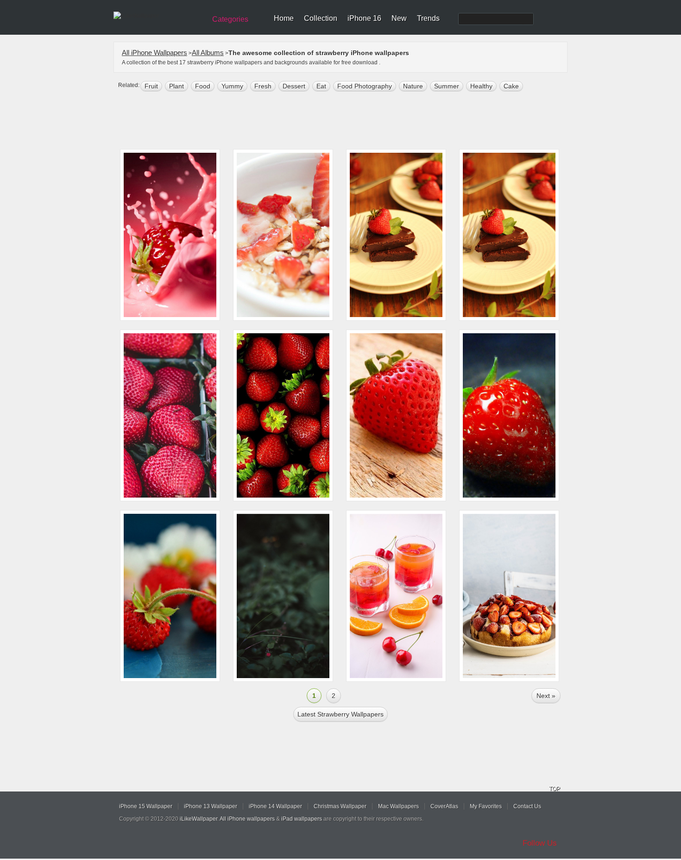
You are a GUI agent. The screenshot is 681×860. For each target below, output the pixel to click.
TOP (554, 788)
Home (284, 18)
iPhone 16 (364, 18)
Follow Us (540, 843)
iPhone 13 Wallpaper (210, 806)
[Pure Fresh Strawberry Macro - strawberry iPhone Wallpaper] (509, 415)
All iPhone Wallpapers (154, 52)
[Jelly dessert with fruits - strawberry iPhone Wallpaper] (396, 596)
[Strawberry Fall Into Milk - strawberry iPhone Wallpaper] (170, 235)
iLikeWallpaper (198, 819)
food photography (364, 86)
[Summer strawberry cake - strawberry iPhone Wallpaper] (509, 596)
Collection (320, 18)
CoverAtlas (444, 806)
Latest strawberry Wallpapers (340, 714)
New (399, 18)
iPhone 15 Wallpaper (145, 806)
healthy (481, 86)
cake (511, 86)
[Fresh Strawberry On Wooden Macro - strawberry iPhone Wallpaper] (396, 415)
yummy (232, 86)
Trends (428, 18)
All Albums (208, 52)
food (202, 86)
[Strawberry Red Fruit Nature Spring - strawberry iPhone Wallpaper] (170, 415)
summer (446, 86)
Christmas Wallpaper (340, 806)
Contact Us (527, 806)
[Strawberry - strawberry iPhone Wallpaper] (283, 596)
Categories (230, 19)
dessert (294, 86)
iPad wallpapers (301, 819)
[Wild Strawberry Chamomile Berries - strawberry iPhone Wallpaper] (170, 596)
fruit (151, 86)
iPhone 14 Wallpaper (275, 806)
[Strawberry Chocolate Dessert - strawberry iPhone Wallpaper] (396, 235)
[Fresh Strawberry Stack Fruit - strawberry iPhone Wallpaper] (283, 415)
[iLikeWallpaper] (159, 16)
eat (321, 86)
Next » (545, 695)
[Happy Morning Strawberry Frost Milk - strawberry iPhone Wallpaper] (283, 235)
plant (176, 86)
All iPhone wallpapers (247, 819)
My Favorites (486, 806)
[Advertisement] (346, 121)
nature (413, 86)
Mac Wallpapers (398, 806)
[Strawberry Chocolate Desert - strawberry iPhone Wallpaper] (509, 235)
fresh (262, 86)
